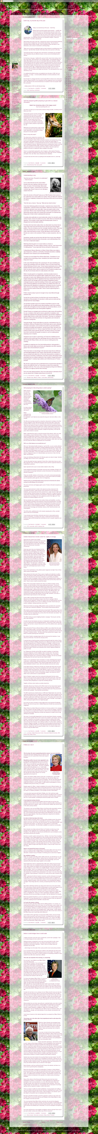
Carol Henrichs (15, 70)
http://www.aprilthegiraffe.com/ (43, 106)
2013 (69, 88)
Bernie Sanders (30, 1115)
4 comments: (44, 1113)
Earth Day (32, 90)
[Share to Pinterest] (54, 88)
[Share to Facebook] (53, 88)
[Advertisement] (16, 37)
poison (36, 526)
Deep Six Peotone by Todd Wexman (16, 82)
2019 (69, 78)
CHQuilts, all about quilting (56, 13)
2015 (69, 85)
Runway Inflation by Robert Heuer (15, 94)
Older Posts (59, 1122)
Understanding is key (30, 175)
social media (44, 377)
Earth (28, 90)
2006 (69, 101)
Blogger (78, 1130)
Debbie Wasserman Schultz (38, 732)
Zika (43, 526)
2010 (69, 94)
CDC (28, 526)
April (38, 164)
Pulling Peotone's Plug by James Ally (15, 84)
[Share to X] (51, 88)
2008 (69, 97)
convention (29, 732)
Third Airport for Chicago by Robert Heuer (15, 97)
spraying (40, 526)
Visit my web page (29, 13)
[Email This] (49, 88)
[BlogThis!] (50, 88)
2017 (69, 81)
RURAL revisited (71, 70)
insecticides (31, 526)
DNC (59, 732)
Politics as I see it (29, 745)
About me (20, 13)
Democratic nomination (38, 1115)
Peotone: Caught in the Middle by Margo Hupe (15, 108)
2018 (69, 80)
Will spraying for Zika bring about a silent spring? (38, 388)
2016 (69, 83)
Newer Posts (26, 1122)
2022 (69, 73)
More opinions (15, 99)
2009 (69, 95)
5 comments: (44, 88)
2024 (69, 67)
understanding (50, 377)
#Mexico (35, 377)
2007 (69, 99)
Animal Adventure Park (31, 164)
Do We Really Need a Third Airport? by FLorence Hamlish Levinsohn (16, 89)
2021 (69, 74)
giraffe (40, 164)
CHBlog (14, 6)
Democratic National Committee (50, 732)
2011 (69, 92)
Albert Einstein (28, 179)
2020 (69, 76)
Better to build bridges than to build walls (35, 933)
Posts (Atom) (31, 1124)
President (52, 1115)
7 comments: (43, 731)
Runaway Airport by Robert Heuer (15, 112)
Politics (39, 377)
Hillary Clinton (33, 734)
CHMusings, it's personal (42, 13)
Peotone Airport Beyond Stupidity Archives (15, 102)
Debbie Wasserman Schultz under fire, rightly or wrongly (40, 536)
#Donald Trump (30, 377)
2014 (69, 87)
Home (13, 13)
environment (37, 90)
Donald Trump (26, 734)
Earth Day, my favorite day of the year (34, 20)
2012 (69, 90)
